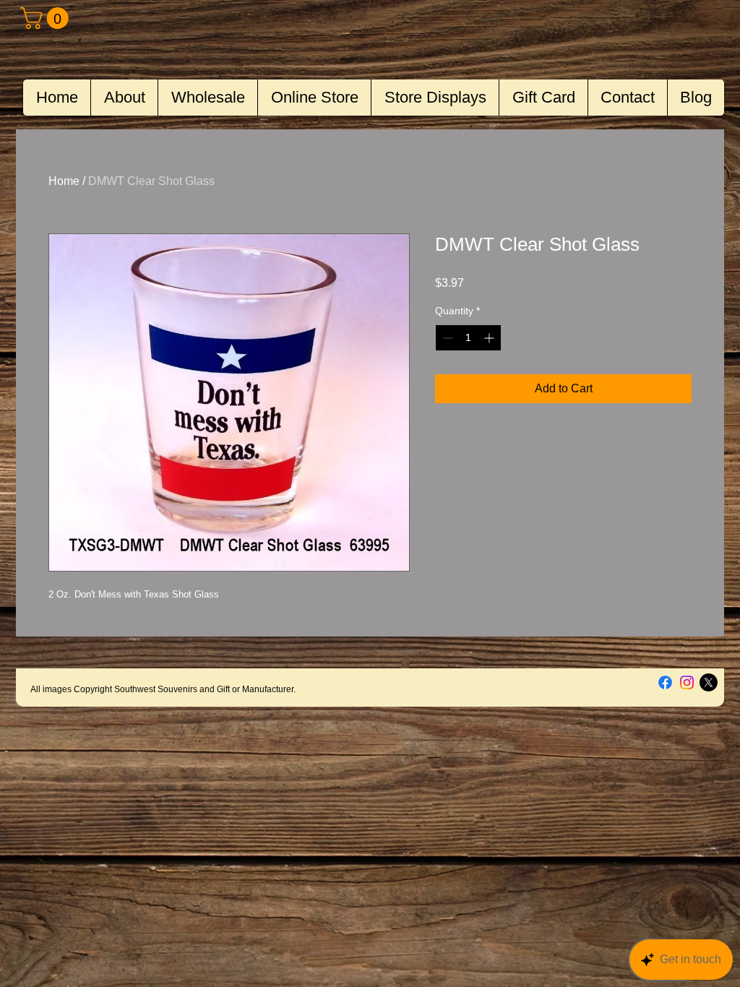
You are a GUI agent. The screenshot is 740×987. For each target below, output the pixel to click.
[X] (709, 682)
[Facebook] (665, 682)
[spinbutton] (468, 337)
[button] (47, 18)
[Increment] (490, 337)
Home (63, 181)
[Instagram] (687, 682)
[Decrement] (446, 337)
